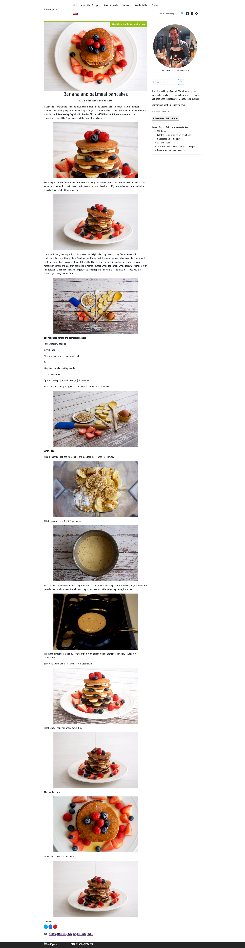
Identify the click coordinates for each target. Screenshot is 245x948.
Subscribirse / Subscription (165, 118)
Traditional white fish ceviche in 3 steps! (176, 146)
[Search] (182, 13)
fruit (69, 933)
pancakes (81, 933)
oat (74, 933)
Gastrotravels (111, 5)
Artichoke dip (163, 142)
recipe (90, 933)
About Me (85, 5)
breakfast (61, 933)
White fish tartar (165, 131)
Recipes (96, 5)
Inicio (75, 5)
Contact (155, 5)
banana (52, 933)
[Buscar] (181, 82)
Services (126, 5)
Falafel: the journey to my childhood (174, 135)
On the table (141, 5)
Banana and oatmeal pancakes (171, 150)
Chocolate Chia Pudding (168, 139)
